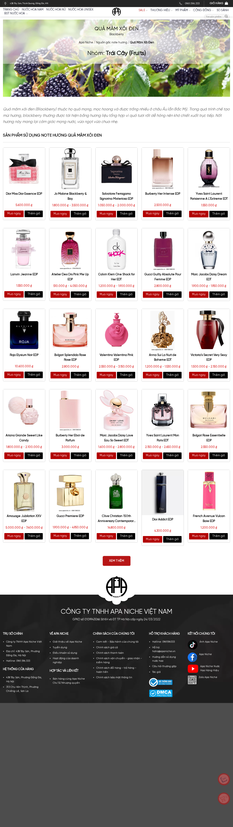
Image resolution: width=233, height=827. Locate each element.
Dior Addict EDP (162, 519)
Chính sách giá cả (107, 647)
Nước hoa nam (32, 9)
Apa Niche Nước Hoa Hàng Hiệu (210, 668)
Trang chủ (11, 9)
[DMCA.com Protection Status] (160, 693)
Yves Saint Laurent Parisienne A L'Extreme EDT (209, 196)
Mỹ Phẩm (181, 10)
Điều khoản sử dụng (65, 653)
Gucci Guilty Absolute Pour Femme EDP (162, 277)
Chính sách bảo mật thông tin (114, 677)
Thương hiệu (160, 10)
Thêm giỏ (34, 213)
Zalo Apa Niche (208, 677)
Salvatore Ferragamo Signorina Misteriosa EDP (116, 196)
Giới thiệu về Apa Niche (67, 642)
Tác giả (156, 672)
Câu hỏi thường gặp (164, 666)
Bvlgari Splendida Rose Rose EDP (70, 357)
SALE (142, 10)
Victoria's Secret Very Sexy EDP (209, 357)
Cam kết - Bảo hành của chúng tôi (117, 642)
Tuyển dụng (60, 647)
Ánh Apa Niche (209, 642)
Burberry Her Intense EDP (162, 193)
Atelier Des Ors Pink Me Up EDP (70, 277)
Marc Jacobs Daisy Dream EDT (209, 277)
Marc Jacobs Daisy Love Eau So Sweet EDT (116, 438)
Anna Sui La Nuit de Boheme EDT (162, 357)
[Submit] (226, 17)
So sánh (223, 10)
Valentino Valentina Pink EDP (116, 357)
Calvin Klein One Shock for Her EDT (116, 277)
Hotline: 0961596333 (163, 642)
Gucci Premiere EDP (70, 516)
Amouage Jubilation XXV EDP (24, 518)
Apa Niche (86, 42)
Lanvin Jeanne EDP (24, 274)
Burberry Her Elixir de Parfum (70, 438)
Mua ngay (14, 213)
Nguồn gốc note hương (111, 42)
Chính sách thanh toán (110, 653)
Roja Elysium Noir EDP (24, 355)
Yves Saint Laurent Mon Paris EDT (162, 438)
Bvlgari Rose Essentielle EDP (208, 438)
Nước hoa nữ (56, 9)
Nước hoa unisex (80, 9)
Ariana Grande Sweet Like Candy (24, 438)
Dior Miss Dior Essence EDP (24, 193)
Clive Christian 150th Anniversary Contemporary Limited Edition (116, 519)
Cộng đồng (202, 10)
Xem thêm (116, 561)
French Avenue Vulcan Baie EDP (209, 518)
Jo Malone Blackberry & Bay (70, 196)
